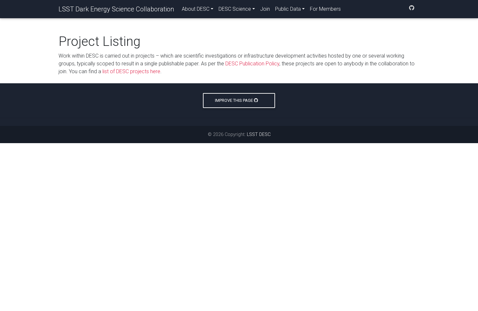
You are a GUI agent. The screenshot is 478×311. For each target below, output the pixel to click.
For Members (325, 9)
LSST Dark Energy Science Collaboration (116, 9)
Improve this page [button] (234, 100)
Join (265, 9)
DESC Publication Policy (252, 64)
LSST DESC (259, 134)
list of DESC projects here (131, 71)
